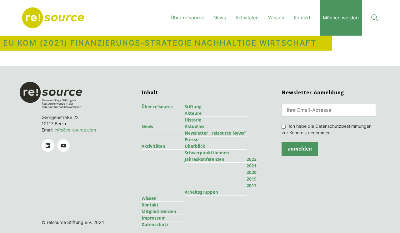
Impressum (154, 218)
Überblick (195, 146)
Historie (193, 119)
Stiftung (193, 106)
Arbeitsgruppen (201, 192)
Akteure (193, 113)
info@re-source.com (75, 129)
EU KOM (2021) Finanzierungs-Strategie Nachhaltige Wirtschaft (160, 43)
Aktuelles (194, 126)
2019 (252, 178)
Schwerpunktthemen (207, 152)
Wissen (149, 198)
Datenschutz (155, 224)
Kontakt (150, 204)
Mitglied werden (159, 211)
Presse (191, 139)
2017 (252, 185)
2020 (252, 172)
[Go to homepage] (53, 17)
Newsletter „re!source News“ (215, 133)
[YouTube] (63, 145)
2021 (252, 165)
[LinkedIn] (48, 145)
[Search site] (374, 18)
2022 (252, 159)
